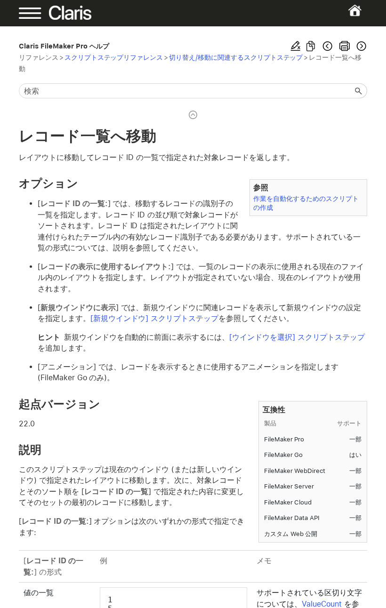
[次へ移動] (360, 46)
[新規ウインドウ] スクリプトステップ (154, 318)
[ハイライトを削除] (295, 46)
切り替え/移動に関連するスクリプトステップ (236, 57)
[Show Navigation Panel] (35, 13)
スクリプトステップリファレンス (113, 57)
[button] (358, 90)
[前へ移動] (327, 46)
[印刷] (344, 46)
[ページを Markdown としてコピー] (310, 46)
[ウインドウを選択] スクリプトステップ (297, 337)
